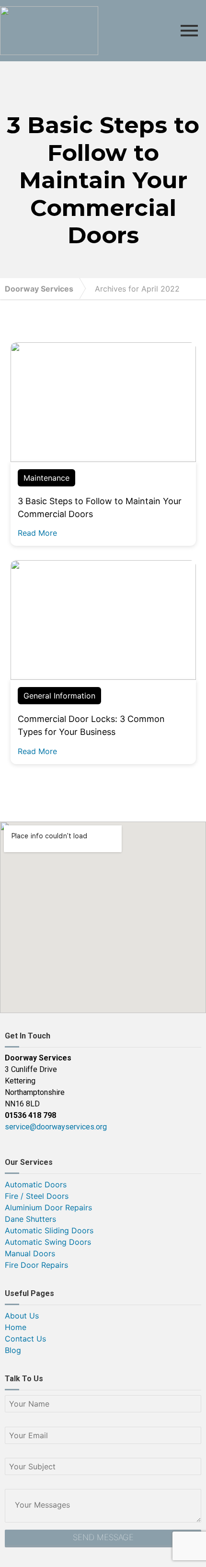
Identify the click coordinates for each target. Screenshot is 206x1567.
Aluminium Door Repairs (48, 1207)
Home (15, 1327)
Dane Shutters (30, 1219)
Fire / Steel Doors (37, 1196)
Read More (37, 533)
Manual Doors (30, 1253)
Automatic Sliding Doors (49, 1230)
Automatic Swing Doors (48, 1242)
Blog (13, 1350)
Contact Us (25, 1338)
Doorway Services (39, 288)
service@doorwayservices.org (56, 1126)
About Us (22, 1315)
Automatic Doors (36, 1184)
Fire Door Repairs (36, 1265)
